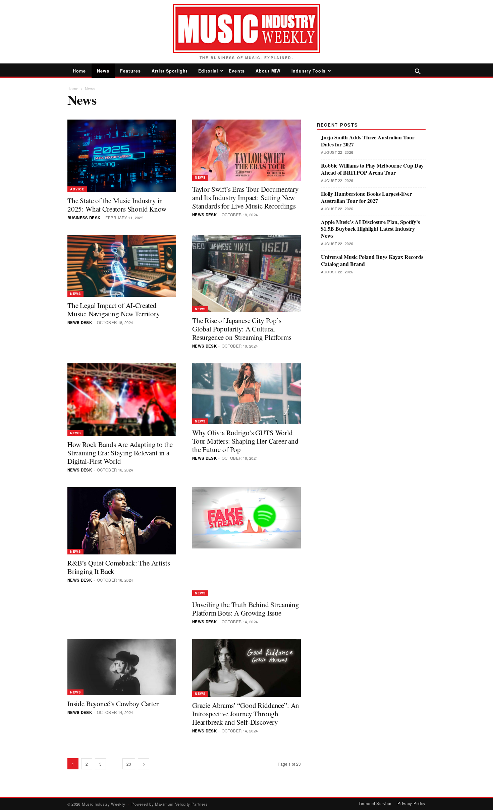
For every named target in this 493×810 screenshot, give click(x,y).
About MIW (268, 71)
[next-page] (143, 763)
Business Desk (84, 218)
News (103, 71)
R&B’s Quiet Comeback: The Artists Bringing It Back (118, 567)
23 (128, 764)
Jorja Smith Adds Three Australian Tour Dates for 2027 (368, 141)
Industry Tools (308, 71)
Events (237, 71)
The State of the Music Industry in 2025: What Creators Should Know (116, 205)
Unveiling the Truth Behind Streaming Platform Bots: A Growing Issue (245, 609)
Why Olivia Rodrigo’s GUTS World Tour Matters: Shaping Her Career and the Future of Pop (245, 441)
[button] (417, 72)
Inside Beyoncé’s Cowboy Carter (113, 703)
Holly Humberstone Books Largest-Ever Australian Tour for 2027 (366, 197)
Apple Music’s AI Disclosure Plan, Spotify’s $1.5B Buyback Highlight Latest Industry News (370, 229)
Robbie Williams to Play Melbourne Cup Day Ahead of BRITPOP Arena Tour (372, 169)
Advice (77, 189)
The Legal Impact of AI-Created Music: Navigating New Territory (113, 309)
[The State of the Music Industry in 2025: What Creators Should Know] (121, 156)
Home (79, 71)
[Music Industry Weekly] (246, 28)
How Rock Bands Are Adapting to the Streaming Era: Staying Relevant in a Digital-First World (120, 453)
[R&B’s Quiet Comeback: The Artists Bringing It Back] (121, 520)
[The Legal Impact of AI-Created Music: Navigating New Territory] (121, 266)
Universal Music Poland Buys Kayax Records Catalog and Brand (372, 261)
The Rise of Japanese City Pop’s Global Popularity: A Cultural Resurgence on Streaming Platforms (241, 329)
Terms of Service (375, 803)
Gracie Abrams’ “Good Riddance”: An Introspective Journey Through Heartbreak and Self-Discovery (245, 714)
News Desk (204, 215)
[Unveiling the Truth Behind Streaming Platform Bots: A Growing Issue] (246, 541)
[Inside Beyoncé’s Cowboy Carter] (121, 667)
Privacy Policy (411, 803)
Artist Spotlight (169, 71)
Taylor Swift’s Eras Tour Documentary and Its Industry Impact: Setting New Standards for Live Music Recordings (245, 197)
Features (130, 71)
